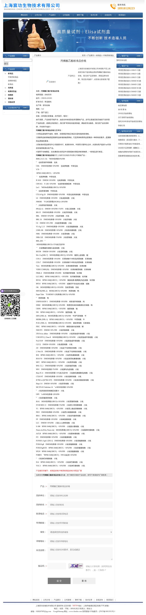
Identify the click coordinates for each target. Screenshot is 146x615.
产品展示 (52, 15)
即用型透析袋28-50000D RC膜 (129, 88)
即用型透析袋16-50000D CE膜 (129, 95)
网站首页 (24, 15)
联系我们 (122, 15)
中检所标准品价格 (66, 471)
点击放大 (52, 82)
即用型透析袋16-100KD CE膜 (129, 74)
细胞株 (10, 95)
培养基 (10, 88)
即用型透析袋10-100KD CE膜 (129, 77)
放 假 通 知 (122, 109)
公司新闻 (66, 15)
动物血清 (11, 102)
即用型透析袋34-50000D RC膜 (129, 81)
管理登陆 (85, 611)
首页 (83, 55)
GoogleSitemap (58, 611)
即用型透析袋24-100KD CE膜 (129, 70)
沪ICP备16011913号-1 (107, 611)
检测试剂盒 (12, 91)
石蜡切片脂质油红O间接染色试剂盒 (131, 144)
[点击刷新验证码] (76, 566)
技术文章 (94, 15)
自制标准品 (12, 81)
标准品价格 (54, 471)
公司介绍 (38, 15)
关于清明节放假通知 (126, 117)
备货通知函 (122, 105)
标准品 (10, 74)
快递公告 (121, 125)
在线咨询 (108, 15)
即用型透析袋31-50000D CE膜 (129, 84)
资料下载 (80, 15)
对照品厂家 (77, 471)
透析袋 (10, 98)
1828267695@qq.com (43, 611)
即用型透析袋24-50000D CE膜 (129, 92)
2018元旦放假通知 (125, 113)
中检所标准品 (13, 77)
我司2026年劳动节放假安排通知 (130, 121)
